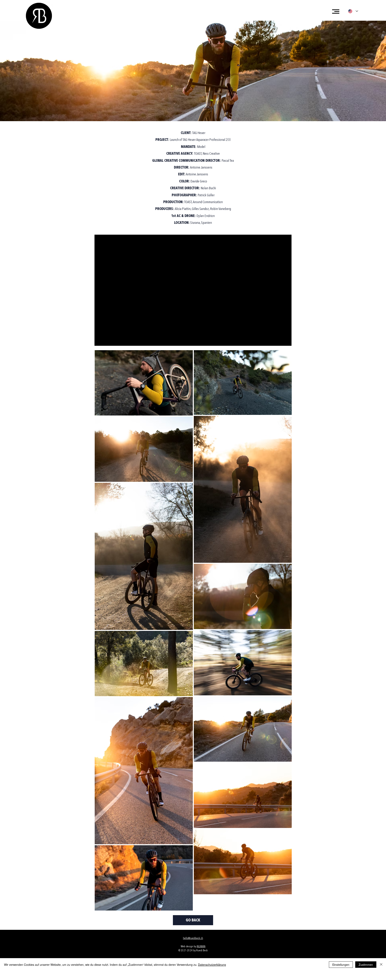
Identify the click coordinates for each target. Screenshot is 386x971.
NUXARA (201, 946)
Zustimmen (366, 965)
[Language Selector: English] (353, 11)
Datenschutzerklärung (212, 965)
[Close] (381, 964)
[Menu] (336, 11)
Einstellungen (340, 965)
